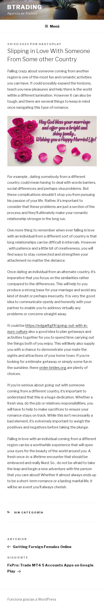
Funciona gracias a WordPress (31, 599)
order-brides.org (52, 368)
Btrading (24, 7)
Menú (54, 26)
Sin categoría (29, 512)
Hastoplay (50, 44)
